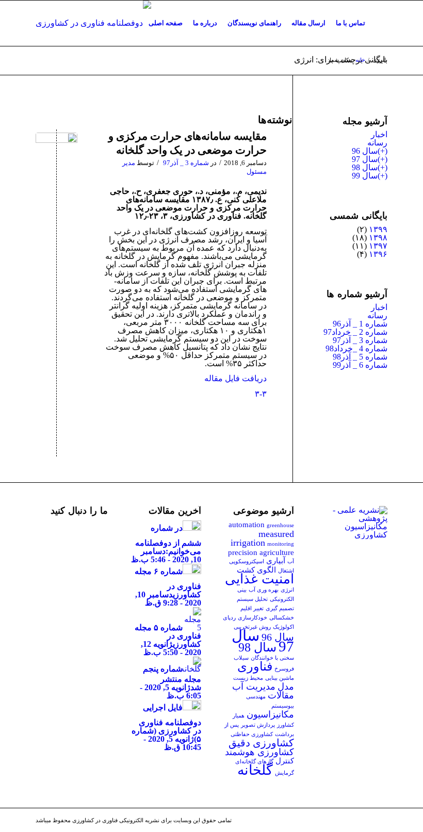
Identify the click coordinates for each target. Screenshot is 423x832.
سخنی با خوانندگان (272, 658)
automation (247, 524)
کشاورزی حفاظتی (252, 734)
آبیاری (275, 561)
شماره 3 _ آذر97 (186, 163)
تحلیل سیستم (252, 599)
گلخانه (255, 770)
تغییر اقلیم (252, 608)
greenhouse (280, 525)
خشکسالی (281, 618)
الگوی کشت (256, 570)
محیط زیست (248, 678)
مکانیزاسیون (270, 714)
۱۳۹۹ (378, 229)
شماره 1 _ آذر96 (360, 323)
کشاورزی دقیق (261, 742)
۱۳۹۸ (378, 237)
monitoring (280, 544)
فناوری (254, 666)
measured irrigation (262, 538)
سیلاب (241, 658)
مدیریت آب (253, 686)
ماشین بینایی (279, 678)
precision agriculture (261, 552)
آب (290, 561)
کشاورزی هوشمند (259, 752)
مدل (286, 686)
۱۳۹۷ (378, 245)
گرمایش (284, 773)
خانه (360, 60)
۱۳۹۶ (378, 254)
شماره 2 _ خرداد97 (355, 332)
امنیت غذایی (259, 579)
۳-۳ (261, 393)
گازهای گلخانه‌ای (254, 761)
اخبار (379, 134)
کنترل (284, 761)
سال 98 (365, 167)
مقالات (281, 695)
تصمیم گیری (280, 608)
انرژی (287, 590)
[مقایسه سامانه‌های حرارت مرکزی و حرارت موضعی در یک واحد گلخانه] (56, 153)
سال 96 (365, 150)
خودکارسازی (252, 618)
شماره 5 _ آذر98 (360, 356)
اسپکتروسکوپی (246, 561)
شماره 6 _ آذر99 (360, 365)
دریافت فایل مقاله (235, 378)
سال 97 (365, 159)
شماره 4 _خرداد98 (356, 348)
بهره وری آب (264, 590)
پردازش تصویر (258, 725)
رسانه (377, 142)
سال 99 (365, 175)
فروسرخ (284, 669)
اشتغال (286, 571)
